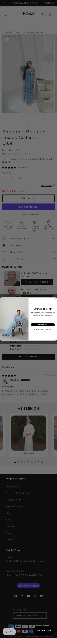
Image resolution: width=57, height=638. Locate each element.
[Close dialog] (55, 299)
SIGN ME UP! (42, 324)
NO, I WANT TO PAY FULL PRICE (43, 329)
